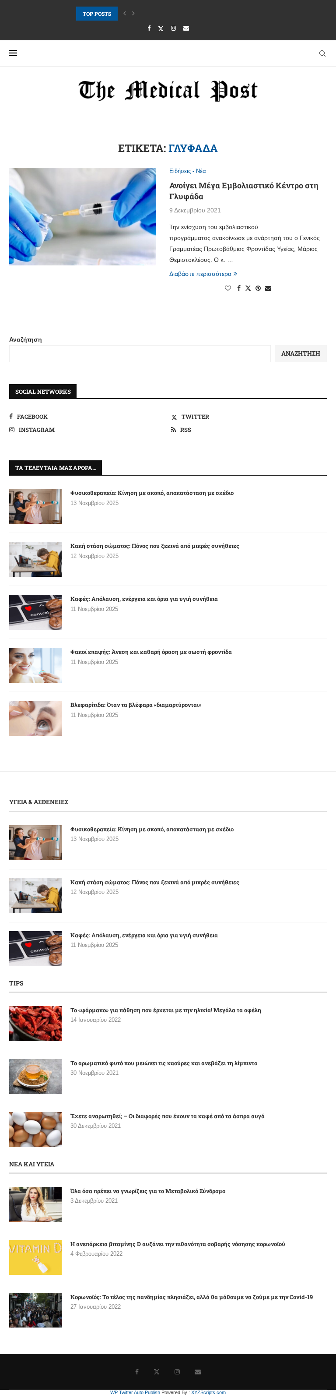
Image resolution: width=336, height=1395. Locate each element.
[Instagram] (173, 28)
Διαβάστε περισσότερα (200, 273)
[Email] (186, 28)
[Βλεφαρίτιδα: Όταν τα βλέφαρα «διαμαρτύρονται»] (35, 718)
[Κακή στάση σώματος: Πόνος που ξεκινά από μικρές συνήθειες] (35, 559)
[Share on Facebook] (239, 288)
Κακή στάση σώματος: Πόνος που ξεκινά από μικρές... (143, 13)
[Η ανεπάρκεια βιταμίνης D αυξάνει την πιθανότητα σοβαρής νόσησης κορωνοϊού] (35, 1257)
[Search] (322, 53)
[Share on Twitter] (248, 288)
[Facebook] (148, 28)
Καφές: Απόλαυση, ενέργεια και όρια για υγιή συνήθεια (144, 599)
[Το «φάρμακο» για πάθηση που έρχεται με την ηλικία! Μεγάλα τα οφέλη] (35, 1023)
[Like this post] (228, 288)
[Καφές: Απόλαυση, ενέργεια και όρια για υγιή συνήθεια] (35, 612)
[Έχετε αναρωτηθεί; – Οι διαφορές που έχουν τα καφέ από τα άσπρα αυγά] (35, 1129)
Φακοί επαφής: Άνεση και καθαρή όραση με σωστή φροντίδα (151, 652)
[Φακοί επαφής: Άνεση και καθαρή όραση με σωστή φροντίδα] (35, 665)
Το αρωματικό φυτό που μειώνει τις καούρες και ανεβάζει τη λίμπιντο (163, 1063)
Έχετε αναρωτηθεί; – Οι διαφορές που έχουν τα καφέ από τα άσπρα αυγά (167, 1116)
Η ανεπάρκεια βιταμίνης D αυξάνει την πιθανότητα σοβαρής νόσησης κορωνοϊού (177, 1244)
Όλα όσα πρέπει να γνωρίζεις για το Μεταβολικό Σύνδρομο (147, 1191)
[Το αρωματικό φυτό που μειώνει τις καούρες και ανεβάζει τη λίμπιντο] (35, 1076)
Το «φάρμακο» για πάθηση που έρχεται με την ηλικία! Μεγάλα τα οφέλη (165, 1010)
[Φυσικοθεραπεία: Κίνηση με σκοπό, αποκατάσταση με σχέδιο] (35, 506)
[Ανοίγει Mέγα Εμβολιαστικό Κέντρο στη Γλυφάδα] (82, 217)
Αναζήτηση (25, 339)
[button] (124, 14)
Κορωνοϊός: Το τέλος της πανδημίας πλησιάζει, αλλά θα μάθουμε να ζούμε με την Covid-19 (191, 1297)
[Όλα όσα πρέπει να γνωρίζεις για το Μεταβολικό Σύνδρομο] (35, 1204)
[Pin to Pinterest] (258, 288)
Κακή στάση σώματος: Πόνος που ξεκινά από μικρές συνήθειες (154, 546)
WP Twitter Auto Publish (135, 1392)
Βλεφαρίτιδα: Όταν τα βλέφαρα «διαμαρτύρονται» (135, 705)
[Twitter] (161, 28)
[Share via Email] (268, 288)
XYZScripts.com (208, 1392)
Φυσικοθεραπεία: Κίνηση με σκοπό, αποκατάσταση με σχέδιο (152, 493)
